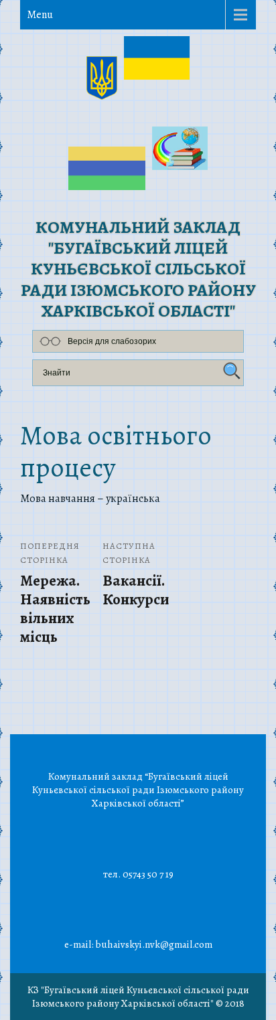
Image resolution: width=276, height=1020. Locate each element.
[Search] (230, 371)
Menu (40, 14)
